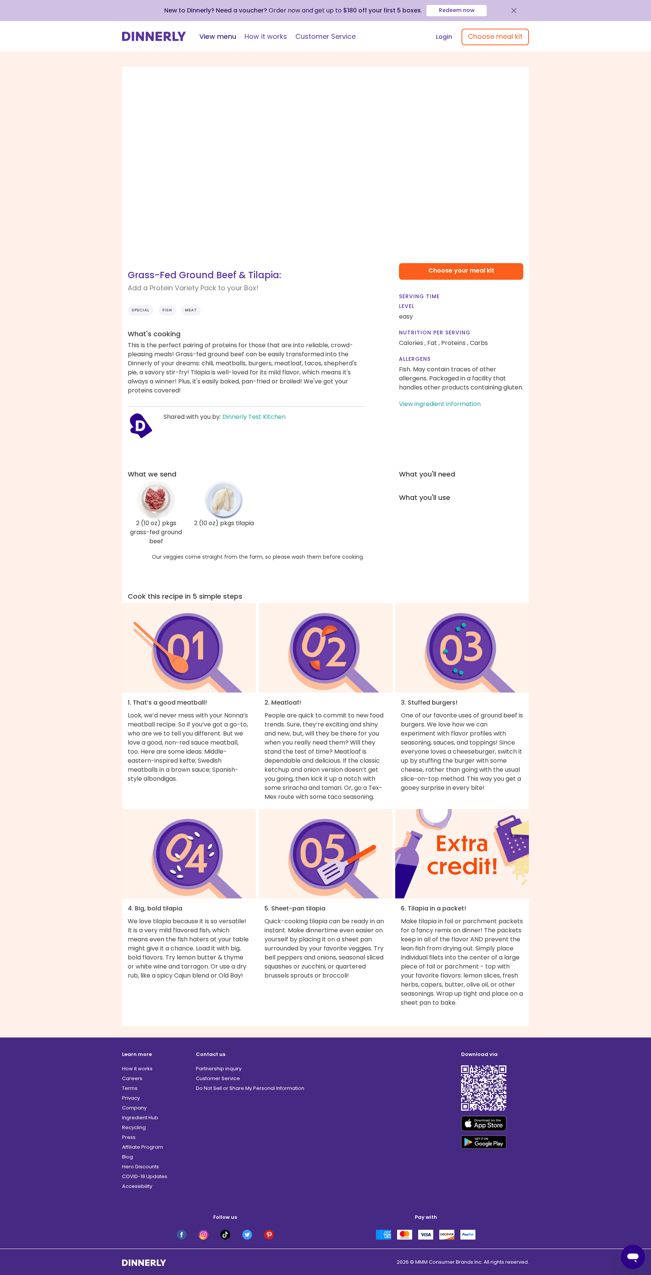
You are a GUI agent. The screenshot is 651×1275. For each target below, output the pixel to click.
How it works (266, 36)
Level (406, 306)
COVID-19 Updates (144, 1176)
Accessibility (137, 1186)
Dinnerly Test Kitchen (254, 416)
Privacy (131, 1098)
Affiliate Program (142, 1147)
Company (134, 1107)
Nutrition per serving (435, 332)
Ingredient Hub (140, 1117)
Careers (132, 1078)
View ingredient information (440, 404)
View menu (217, 36)
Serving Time (419, 296)
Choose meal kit (495, 36)
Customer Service (325, 36)
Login (444, 36)
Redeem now (457, 10)
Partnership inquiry (218, 1068)
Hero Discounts (140, 1166)
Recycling (134, 1127)
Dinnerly (154, 36)
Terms (130, 1088)
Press (129, 1137)
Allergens (415, 359)
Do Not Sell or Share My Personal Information (250, 1088)
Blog (127, 1156)
